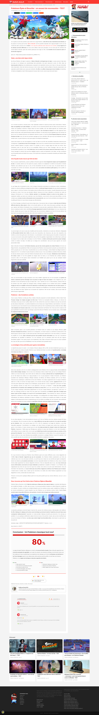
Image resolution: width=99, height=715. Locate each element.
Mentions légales (40, 705)
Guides (71, 1)
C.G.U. (38, 706)
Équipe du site (40, 699)
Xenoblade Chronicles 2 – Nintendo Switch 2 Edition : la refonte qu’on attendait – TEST (79, 129)
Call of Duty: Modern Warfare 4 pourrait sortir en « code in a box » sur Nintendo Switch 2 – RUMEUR (79, 80)
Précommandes (48, 1)
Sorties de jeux (58, 1)
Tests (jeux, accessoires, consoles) (19, 4)
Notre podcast (67, 695)
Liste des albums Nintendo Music (71, 705)
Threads (21, 704)
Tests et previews (39, 1)
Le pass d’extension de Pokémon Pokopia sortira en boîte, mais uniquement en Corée (78, 106)
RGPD (41, 706)
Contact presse (40, 704)
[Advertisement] (38, 90)
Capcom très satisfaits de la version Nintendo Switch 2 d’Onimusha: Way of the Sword (79, 93)
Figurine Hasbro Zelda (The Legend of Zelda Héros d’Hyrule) (81, 62)
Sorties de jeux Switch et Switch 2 (71, 704)
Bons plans (65, 1)
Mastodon (22, 702)
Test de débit (67, 693)
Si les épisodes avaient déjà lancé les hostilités (44, 45)
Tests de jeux (29, 4)
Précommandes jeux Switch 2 (70, 699)
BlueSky (21, 698)
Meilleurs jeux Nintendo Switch (70, 701)
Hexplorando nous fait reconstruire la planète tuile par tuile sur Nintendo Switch (79, 87)
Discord (21, 696)
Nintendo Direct (67, 696)
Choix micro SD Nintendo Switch (71, 706)
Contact (38, 702)
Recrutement (39, 701)
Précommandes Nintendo (69, 698)
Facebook (22, 699)
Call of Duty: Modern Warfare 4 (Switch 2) (81, 45)
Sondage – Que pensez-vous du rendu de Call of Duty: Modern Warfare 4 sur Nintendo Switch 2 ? (79, 100)
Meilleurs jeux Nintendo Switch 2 (71, 702)
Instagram (22, 701)
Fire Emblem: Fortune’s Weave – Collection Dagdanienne (81, 56)
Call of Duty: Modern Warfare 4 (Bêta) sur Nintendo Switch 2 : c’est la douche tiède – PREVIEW (79, 123)
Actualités (30, 1)
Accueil (10, 4)
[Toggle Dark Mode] (2, 712)
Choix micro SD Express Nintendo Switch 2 (73, 708)
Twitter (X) (22, 695)
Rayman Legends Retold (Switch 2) (80, 51)
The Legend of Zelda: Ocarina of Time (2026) (81, 40)
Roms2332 (15, 10)
